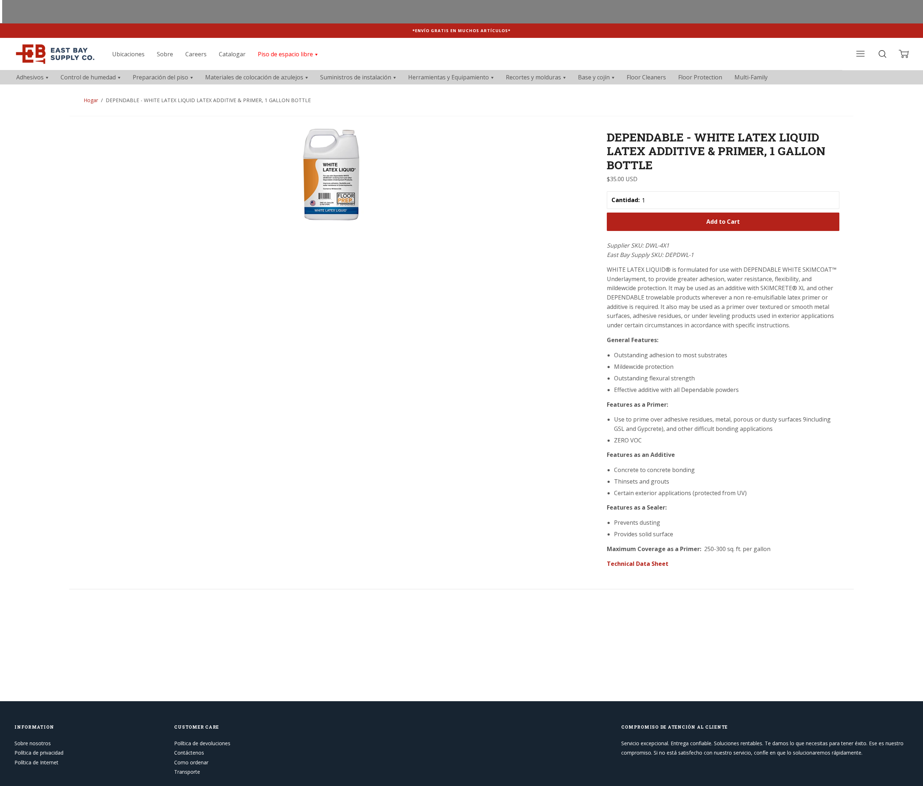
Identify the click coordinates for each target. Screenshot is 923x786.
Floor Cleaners (646, 77)
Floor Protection (700, 77)
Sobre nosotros (32, 743)
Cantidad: (625, 200)
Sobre (165, 54)
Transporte (187, 771)
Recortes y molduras (534, 77)
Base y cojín (594, 77)
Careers (196, 54)
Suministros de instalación (356, 77)
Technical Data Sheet (637, 564)
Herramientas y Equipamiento (449, 77)
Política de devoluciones (202, 743)
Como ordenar (191, 762)
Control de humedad (89, 77)
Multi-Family (751, 77)
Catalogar (232, 54)
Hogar (91, 100)
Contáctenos (189, 752)
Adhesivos (30, 77)
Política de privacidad (38, 752)
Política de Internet (36, 762)
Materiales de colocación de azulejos (255, 77)
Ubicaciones (128, 54)
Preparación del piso (161, 77)
